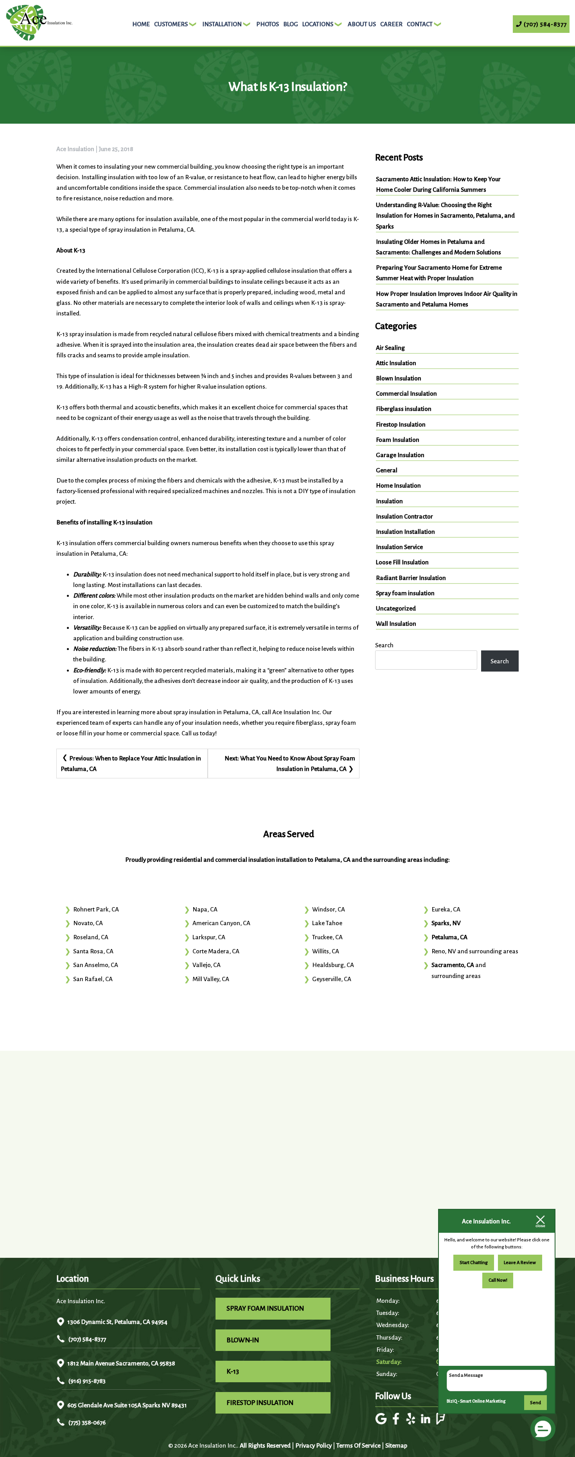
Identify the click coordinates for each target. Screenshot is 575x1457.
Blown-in (242, 1340)
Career (391, 24)
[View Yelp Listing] (412, 1422)
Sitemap (396, 1445)
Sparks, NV (446, 923)
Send (535, 1402)
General (386, 470)
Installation (222, 24)
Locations (317, 24)
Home (141, 24)
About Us (362, 24)
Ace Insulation (75, 149)
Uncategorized (396, 608)
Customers (171, 24)
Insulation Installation (405, 531)
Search (384, 645)
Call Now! (498, 1280)
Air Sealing (390, 347)
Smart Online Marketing (482, 1401)
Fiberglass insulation (403, 408)
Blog (290, 24)
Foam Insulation (397, 439)
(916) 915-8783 (86, 1381)
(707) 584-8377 (86, 1339)
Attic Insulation (396, 363)
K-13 (232, 1371)
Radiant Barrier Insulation (411, 578)
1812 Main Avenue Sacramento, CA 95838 (121, 1363)
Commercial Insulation (406, 393)
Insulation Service (399, 547)
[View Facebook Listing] (397, 1422)
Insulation (389, 501)
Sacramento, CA (452, 965)
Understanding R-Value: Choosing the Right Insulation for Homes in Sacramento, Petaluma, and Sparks (445, 215)
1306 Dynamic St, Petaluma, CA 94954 (117, 1321)
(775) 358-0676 (86, 1422)
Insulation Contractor (404, 516)
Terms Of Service (358, 1445)
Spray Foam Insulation (265, 1308)
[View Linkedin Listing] (426, 1422)
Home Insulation (398, 485)
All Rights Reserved (265, 1445)
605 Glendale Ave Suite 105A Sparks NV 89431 (127, 1405)
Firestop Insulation (401, 424)
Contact (420, 24)
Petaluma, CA (449, 937)
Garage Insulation (400, 455)
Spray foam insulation (405, 593)
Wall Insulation (396, 623)
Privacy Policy (313, 1445)
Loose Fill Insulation (402, 562)
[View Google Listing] (382, 1422)
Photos (267, 24)
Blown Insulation (398, 378)
